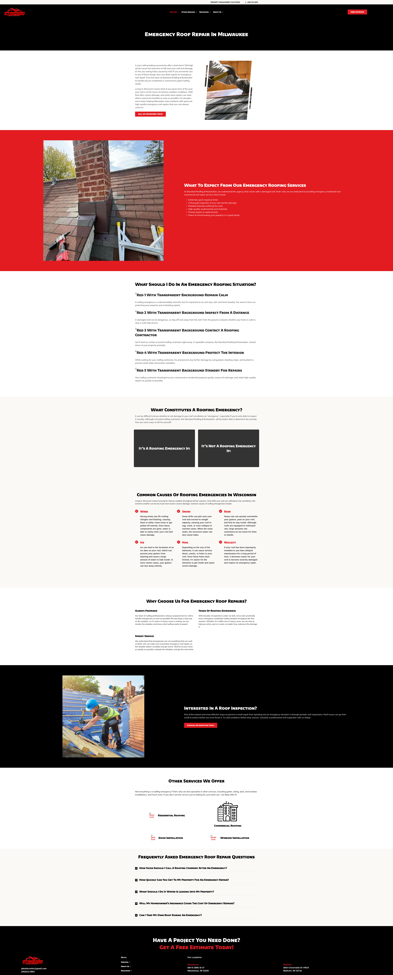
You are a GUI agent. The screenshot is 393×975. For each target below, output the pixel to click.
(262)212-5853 (28, 971)
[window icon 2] (213, 836)
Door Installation (171, 837)
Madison (287, 964)
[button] (196, 868)
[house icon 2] (151, 813)
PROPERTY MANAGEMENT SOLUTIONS (225, 2)
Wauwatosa (193, 964)
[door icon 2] (153, 836)
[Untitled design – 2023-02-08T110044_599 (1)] (14, 8)
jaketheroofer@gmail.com (33, 968)
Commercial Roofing (227, 825)
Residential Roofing (171, 815)
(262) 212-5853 (252, 2)
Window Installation (234, 837)
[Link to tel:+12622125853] (246, 2)
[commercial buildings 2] (227, 802)
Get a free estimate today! (196, 947)
